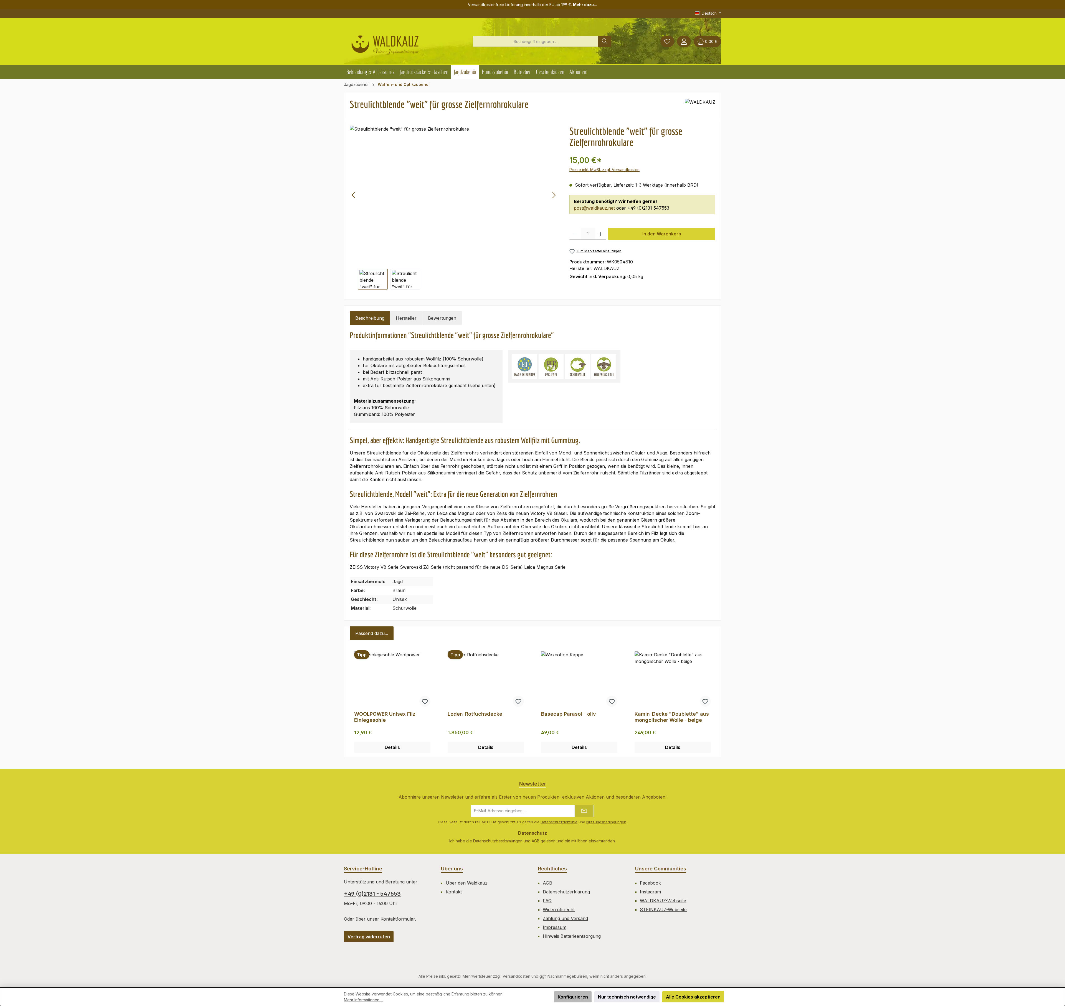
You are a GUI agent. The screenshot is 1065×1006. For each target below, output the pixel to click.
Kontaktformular (398, 919)
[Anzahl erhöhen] (600, 234)
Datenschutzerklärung (566, 892)
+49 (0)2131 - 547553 (372, 893)
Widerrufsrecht (559, 909)
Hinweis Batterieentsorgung (572, 936)
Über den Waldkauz (467, 883)
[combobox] (535, 41)
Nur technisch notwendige (627, 997)
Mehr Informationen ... (363, 999)
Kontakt (454, 892)
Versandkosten (516, 976)
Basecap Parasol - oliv (568, 714)
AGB (535, 841)
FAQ (547, 900)
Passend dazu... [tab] (371, 633)
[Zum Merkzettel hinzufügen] (424, 701)
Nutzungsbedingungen (606, 822)
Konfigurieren (573, 997)
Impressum (554, 927)
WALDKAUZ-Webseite (663, 900)
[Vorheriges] (354, 195)
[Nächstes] (554, 195)
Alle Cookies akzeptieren (693, 997)
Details (392, 747)
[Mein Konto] (684, 41)
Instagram (650, 892)
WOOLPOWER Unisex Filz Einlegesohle (384, 717)
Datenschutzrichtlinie (559, 822)
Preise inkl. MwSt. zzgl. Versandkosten (604, 169)
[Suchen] (604, 41)
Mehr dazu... (585, 4)
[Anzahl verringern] (575, 234)
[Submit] (584, 811)
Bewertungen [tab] (442, 318)
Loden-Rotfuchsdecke (475, 714)
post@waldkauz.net (594, 208)
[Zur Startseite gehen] (385, 42)
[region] (454, 207)
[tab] (370, 318)
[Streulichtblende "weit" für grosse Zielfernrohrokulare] (454, 195)
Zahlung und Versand (565, 918)
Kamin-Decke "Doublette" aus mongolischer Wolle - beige (672, 717)
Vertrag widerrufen (369, 936)
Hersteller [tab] (406, 318)
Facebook (650, 883)
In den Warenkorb (661, 234)
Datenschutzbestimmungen (498, 841)
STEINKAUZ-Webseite (663, 909)
